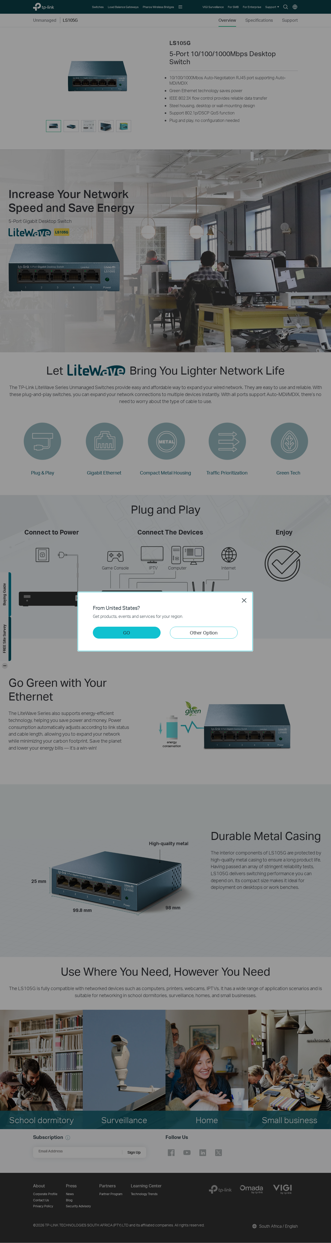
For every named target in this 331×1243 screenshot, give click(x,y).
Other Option (203, 632)
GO (126, 632)
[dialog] (165, 621)
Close (244, 600)
